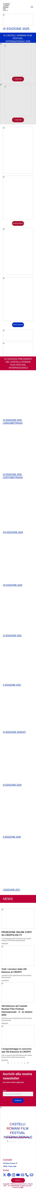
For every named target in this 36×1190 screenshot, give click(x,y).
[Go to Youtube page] (18, 1175)
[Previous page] (8, 1063)
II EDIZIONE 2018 (12, 837)
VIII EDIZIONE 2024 (13, 532)
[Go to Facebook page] (9, 1175)
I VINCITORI (18, 79)
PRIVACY (18, 1180)
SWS (21, 1187)
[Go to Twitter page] (4, 1175)
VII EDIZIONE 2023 (12, 585)
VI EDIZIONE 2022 (12, 635)
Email (4, 1090)
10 (24, 1063)
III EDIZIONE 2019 (12, 785)
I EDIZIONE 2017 (11, 889)
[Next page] (28, 1063)
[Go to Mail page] (22, 1175)
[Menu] (32, 7)
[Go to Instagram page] (13, 1175)
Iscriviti (18, 1100)
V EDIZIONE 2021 (12, 685)
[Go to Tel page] (27, 1175)
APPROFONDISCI (18, 223)
